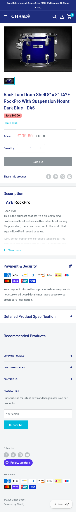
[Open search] (55, 17)
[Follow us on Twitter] (13, 454)
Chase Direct (12, 123)
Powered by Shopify (14, 504)
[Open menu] (5, 16)
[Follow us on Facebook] (6, 454)
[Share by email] (69, 176)
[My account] (62, 17)
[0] (69, 16)
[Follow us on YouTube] (27, 454)
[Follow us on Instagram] (20, 454)
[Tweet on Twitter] (62, 176)
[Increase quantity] (41, 148)
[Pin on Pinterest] (55, 176)
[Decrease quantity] (21, 148)
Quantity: (9, 148)
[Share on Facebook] (48, 176)
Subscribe (16, 425)
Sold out (38, 161)
